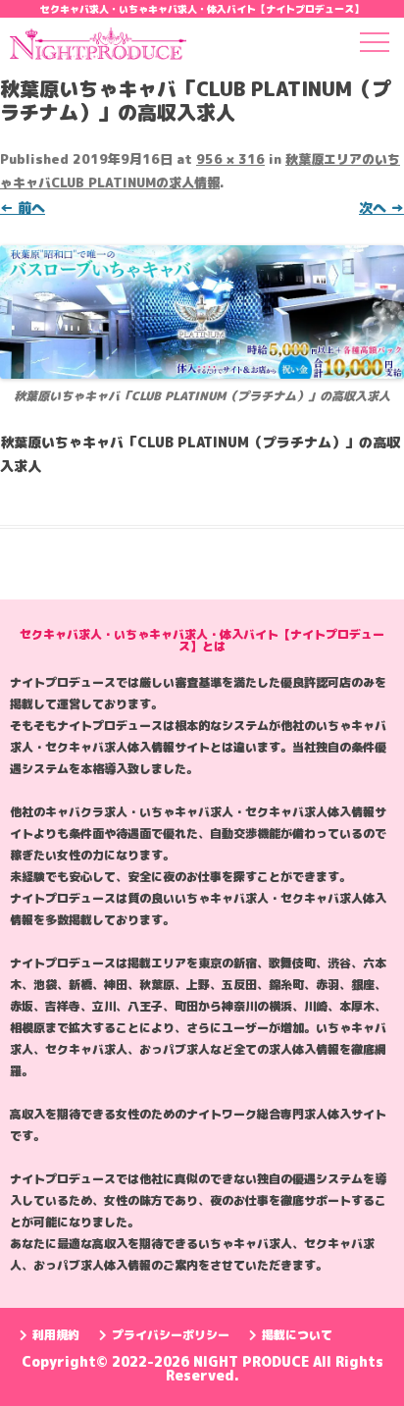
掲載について (297, 1335)
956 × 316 (230, 159)
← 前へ (22, 207)
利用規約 (55, 1335)
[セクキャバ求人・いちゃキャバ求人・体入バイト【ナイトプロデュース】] (98, 47)
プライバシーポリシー (170, 1335)
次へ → (381, 207)
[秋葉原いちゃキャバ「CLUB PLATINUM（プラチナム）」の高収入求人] (202, 312)
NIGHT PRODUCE (253, 1361)
